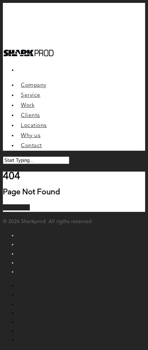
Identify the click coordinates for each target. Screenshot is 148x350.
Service (25, 295)
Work (23, 304)
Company (28, 286)
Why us (25, 331)
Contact (26, 340)
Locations (28, 322)
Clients (25, 313)
